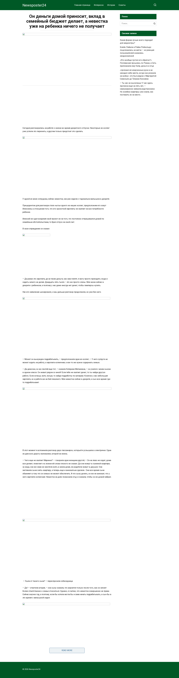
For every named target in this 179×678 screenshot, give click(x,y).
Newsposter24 (34, 5)
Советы (122, 5)
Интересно (99, 5)
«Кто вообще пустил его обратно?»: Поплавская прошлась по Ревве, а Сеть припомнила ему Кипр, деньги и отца (138, 63)
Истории (111, 5)
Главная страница (82, 5)
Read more (67, 650)
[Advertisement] (67, 106)
